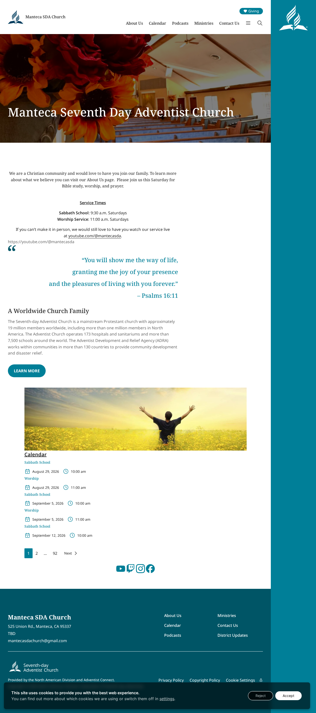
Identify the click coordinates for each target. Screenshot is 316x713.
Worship (31, 478)
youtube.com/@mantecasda (94, 235)
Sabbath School (37, 462)
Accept (288, 695)
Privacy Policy (171, 680)
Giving (253, 11)
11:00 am (78, 487)
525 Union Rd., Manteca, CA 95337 (39, 626)
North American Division (55, 679)
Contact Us (229, 23)
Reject (261, 695)
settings (166, 698)
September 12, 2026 (48, 535)
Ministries (203, 23)
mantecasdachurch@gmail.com (37, 640)
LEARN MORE (27, 371)
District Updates (232, 635)
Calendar (157, 23)
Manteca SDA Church (45, 17)
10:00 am (78, 471)
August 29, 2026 (45, 471)
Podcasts (180, 23)
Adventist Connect (99, 679)
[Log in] (261, 680)
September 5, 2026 (47, 503)
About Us (134, 23)
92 (55, 553)
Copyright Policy (205, 680)
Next (68, 553)
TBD (12, 633)
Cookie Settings (240, 680)
